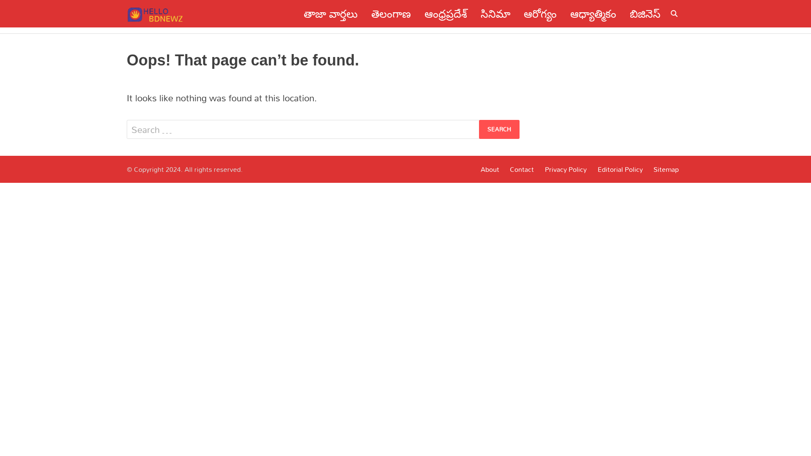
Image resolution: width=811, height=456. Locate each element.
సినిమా (495, 14)
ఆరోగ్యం (540, 14)
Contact (522, 169)
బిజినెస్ (645, 14)
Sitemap (666, 169)
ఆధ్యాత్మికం (593, 14)
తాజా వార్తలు (331, 14)
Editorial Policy (620, 169)
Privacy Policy (566, 169)
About (490, 169)
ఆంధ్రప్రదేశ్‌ (446, 14)
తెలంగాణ (391, 14)
